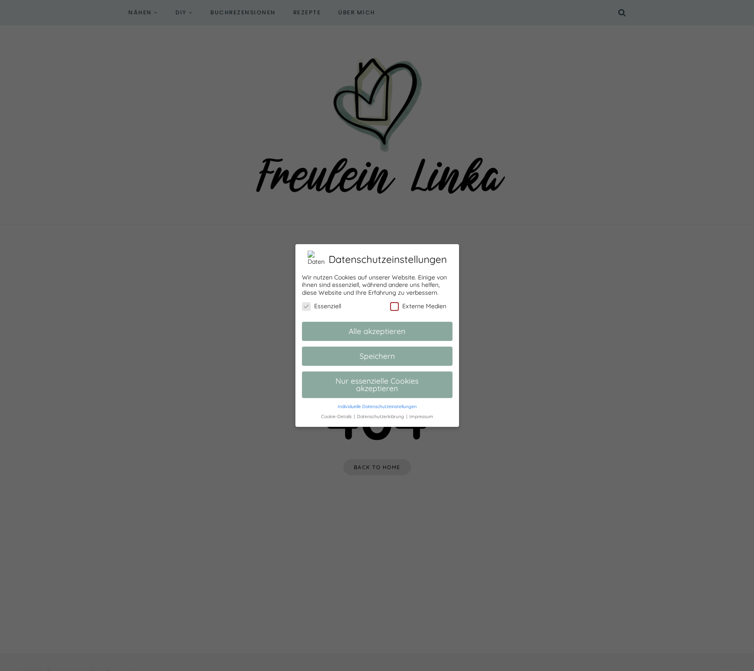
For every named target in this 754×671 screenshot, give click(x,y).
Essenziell (327, 306)
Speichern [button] (377, 356)
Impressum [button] (421, 416)
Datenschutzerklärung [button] (381, 416)
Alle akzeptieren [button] (377, 331)
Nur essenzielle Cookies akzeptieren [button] (377, 384)
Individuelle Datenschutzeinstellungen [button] (377, 406)
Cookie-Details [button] (337, 416)
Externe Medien (424, 306)
